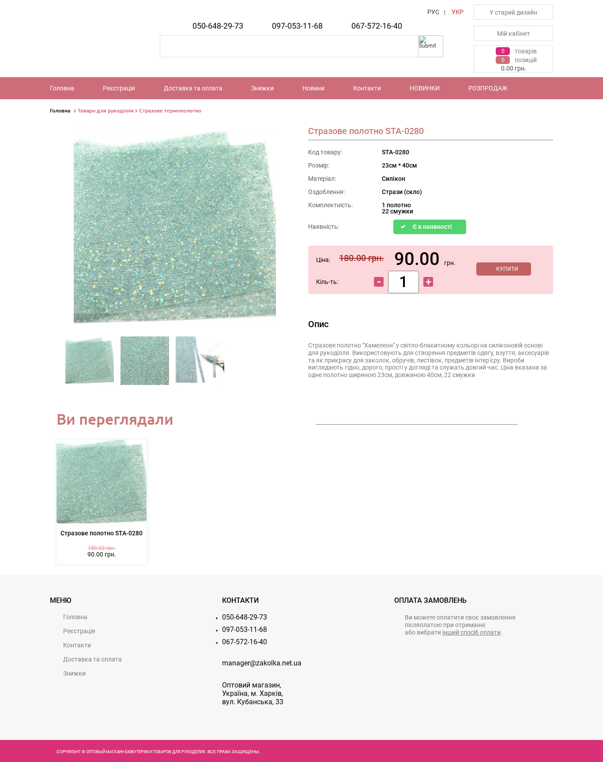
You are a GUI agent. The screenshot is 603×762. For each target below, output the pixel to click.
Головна (62, 88)
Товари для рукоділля (106, 110)
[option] (89, 363)
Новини (313, 88)
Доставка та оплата (193, 88)
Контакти (367, 88)
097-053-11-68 (297, 25)
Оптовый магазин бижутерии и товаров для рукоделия (145, 752)
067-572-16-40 (376, 25)
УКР (458, 11)
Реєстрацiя (119, 88)
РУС (433, 11)
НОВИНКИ (425, 88)
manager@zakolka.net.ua (262, 663)
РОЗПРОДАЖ (488, 88)
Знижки (262, 88)
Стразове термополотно (170, 110)
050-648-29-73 (217, 25)
